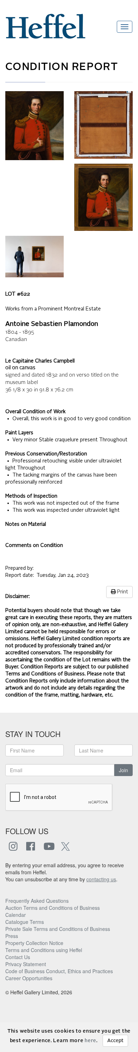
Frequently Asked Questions (37, 900)
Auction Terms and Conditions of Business (52, 907)
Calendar (15, 914)
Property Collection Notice (34, 942)
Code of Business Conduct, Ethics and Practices (59, 971)
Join (123, 770)
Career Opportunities (28, 978)
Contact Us (17, 956)
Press (11, 935)
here (90, 1040)
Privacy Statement (25, 964)
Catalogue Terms (24, 921)
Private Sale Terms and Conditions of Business (57, 928)
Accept (115, 1040)
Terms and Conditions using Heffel (43, 949)
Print (122, 592)
